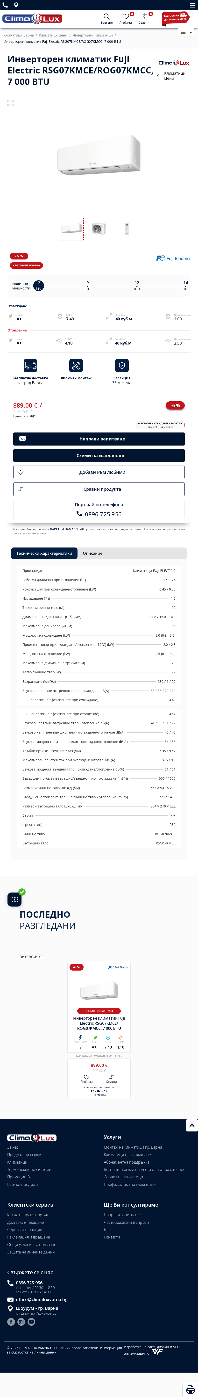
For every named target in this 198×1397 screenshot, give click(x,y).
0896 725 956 (29, 1283)
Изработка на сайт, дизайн (147, 1347)
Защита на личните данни (31, 1252)
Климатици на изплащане (127, 1154)
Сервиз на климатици (123, 1177)
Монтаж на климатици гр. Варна (133, 1147)
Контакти (112, 1237)
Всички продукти (22, 1184)
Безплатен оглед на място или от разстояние (144, 1169)
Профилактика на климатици (130, 1184)
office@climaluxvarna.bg (42, 1299)
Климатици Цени (53, 35)
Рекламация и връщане (28, 1237)
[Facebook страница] (11, 1322)
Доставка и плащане (25, 1222)
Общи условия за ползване (31, 1244)
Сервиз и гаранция (24, 1229)
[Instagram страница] (21, 1322)
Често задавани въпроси (126, 1222)
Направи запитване (122, 1214)
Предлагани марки (24, 1154)
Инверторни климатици (92, 35)
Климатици (17, 1162)
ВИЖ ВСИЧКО (31, 957)
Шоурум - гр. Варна (37, 1308)
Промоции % (19, 1177)
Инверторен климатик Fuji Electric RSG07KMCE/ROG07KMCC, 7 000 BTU (62, 41)
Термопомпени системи (29, 1169)
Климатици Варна (19, 35)
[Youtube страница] (31, 1322)
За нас (13, 1147)
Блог (108, 1229)
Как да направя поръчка (28, 1214)
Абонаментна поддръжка (126, 1162)
